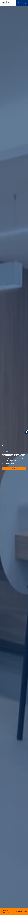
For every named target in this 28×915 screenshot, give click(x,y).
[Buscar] (23, 3)
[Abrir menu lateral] (26, 3)
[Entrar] (18, 3)
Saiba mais (14, 468)
